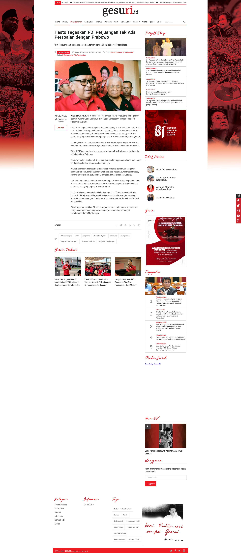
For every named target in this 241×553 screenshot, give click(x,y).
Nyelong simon (134, 539)
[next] (57, 273)
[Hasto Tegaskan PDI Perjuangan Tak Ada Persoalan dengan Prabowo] (98, 85)
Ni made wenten (120, 533)
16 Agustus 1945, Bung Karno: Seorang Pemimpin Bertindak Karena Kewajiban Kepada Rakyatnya (165, 83)
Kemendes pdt (119, 539)
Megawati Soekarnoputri (69, 241)
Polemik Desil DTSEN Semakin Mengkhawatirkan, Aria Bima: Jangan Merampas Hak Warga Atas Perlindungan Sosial (83, 2)
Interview (108, 22)
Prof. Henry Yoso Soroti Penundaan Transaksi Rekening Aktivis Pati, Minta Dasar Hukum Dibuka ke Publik (170, 328)
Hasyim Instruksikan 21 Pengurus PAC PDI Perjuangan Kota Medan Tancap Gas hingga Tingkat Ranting (126, 285)
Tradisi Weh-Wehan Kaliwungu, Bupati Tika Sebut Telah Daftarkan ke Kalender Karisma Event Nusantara (169, 315)
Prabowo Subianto (88, 241)
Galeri (159, 22)
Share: (58, 225)
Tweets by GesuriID (153, 364)
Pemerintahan (76, 22)
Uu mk (125, 515)
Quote (151, 22)
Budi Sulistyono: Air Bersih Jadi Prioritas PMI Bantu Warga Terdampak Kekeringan (168, 348)
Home (57, 22)
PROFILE (61, 127)
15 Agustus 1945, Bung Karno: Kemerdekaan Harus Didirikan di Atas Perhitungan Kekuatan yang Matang (164, 103)
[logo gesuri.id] (120, 11)
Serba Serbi (125, 22)
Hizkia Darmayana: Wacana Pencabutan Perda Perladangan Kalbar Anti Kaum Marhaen (159, 2)
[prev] (138, 273)
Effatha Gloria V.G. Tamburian (121, 52)
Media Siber (89, 505)
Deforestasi (118, 521)
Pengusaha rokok (133, 521)
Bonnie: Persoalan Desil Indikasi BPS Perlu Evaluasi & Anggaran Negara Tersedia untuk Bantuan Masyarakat (169, 302)
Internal (99, 22)
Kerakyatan (89, 22)
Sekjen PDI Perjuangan (107, 241)
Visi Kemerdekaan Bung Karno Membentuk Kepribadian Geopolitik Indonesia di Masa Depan (163, 73)
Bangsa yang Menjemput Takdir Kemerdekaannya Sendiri (158, 93)
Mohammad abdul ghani (122, 509)
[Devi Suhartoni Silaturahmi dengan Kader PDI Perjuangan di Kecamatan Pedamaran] (98, 266)
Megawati (86, 236)
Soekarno (113, 236)
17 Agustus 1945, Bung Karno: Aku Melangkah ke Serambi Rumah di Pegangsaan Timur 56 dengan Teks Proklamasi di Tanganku (164, 62)
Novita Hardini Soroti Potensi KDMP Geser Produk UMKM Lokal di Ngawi (170, 338)
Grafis (144, 22)
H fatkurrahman (132, 527)
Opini (116, 22)
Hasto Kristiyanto (100, 236)
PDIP (77, 236)
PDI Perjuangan (66, 236)
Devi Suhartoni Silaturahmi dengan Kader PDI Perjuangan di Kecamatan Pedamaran (98, 282)
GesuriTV (136, 22)
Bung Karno (125, 236)
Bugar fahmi (118, 527)
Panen (116, 515)
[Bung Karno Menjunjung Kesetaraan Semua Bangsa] (165, 436)
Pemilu (65, 22)
